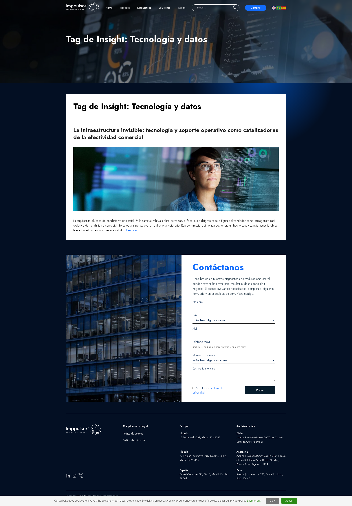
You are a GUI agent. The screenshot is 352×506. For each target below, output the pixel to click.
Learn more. (254, 500)
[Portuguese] (278, 8)
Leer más (131, 230)
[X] (80, 476)
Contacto (256, 8)
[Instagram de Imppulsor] (74, 476)
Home (109, 8)
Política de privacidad (134, 440)
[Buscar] (235, 8)
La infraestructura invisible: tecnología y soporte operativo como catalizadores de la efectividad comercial (175, 133)
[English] (274, 8)
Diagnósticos (144, 8)
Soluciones (164, 8)
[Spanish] (283, 8)
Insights (181, 8)
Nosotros (125, 8)
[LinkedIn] (68, 476)
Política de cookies (133, 434)
